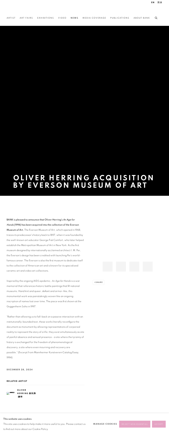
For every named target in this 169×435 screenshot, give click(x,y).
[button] (108, 267)
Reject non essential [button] (135, 424)
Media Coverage (94, 18)
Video (62, 18)
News (74, 18)
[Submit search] (156, 17)
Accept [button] (158, 424)
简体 (159, 2)
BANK (16, 10)
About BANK (142, 18)
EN (153, 2)
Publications (119, 18)
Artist (11, 18)
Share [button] (99, 282)
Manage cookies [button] (105, 424)
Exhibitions (45, 18)
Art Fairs (26, 18)
